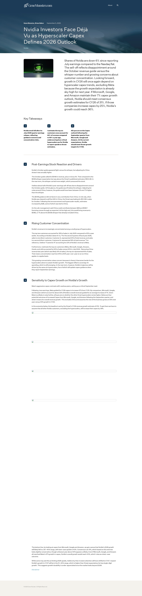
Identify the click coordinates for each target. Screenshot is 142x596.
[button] (117, 5)
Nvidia (26, 48)
